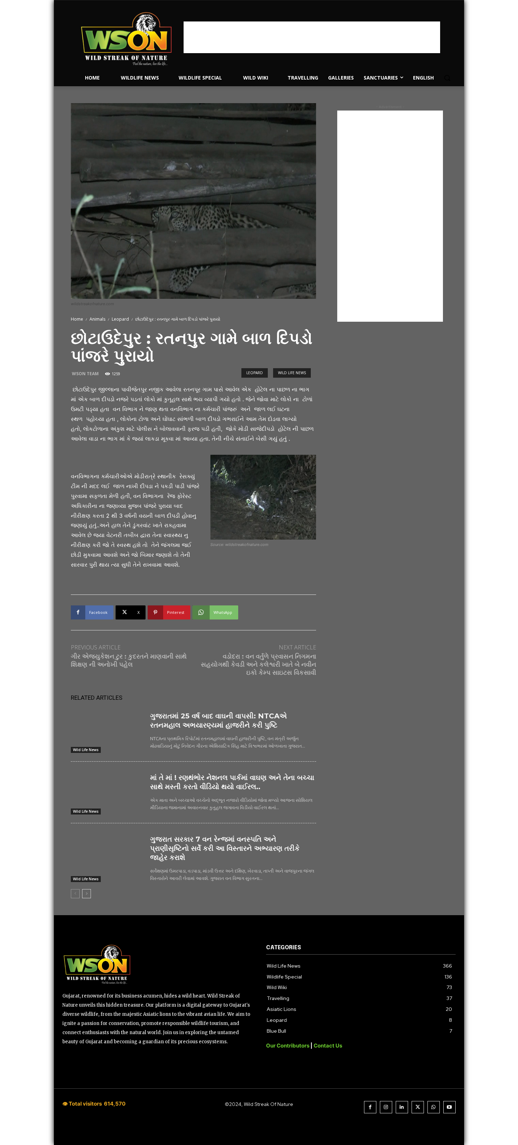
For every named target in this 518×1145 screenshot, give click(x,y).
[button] (447, 77)
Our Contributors (288, 1045)
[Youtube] (449, 1107)
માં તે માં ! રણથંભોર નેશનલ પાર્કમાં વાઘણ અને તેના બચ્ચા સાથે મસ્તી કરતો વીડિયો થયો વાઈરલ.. (232, 782)
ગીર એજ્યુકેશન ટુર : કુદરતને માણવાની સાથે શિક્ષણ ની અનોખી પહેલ (129, 660)
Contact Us (328, 1045)
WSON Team (85, 374)
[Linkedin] (402, 1107)
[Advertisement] (312, 37)
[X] (418, 1107)
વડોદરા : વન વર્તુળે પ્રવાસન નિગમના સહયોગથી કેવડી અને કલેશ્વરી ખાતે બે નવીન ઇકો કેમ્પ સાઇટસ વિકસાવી (258, 665)
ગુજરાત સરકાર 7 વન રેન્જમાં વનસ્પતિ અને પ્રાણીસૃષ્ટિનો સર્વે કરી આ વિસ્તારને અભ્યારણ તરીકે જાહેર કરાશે (225, 848)
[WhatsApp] (433, 1107)
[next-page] (86, 893)
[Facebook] (370, 1107)
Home (77, 319)
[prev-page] (75, 893)
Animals (97, 319)
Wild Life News (292, 372)
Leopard (120, 319)
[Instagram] (386, 1107)
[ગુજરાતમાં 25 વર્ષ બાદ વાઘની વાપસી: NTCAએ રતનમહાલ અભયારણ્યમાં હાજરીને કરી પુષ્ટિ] (107, 731)
